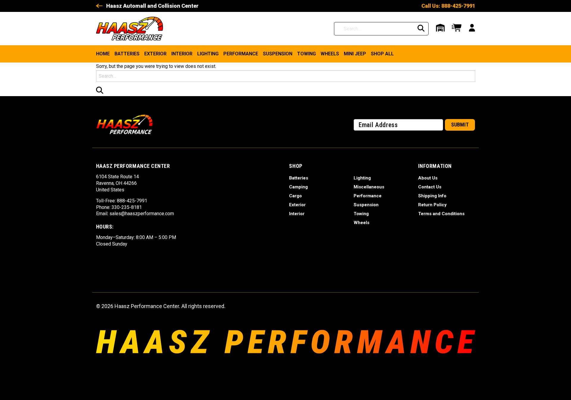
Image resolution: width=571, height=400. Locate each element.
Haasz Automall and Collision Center (152, 6)
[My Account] (472, 28)
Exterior (155, 54)
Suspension (277, 54)
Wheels (330, 54)
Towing (306, 54)
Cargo (295, 196)
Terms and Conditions (441, 213)
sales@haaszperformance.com (141, 213)
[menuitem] (103, 53)
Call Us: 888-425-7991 (448, 6)
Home (103, 54)
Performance (240, 54)
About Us (427, 178)
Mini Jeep (355, 54)
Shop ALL (382, 54)
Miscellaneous (369, 187)
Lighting (208, 54)
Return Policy (432, 204)
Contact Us (429, 187)
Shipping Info (432, 196)
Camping (298, 187)
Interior (181, 54)
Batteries (126, 54)
